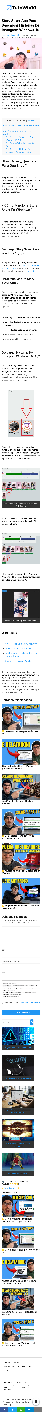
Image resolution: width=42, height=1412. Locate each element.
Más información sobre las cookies (18, 1366)
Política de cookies (11, 1363)
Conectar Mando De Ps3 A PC (18, 648)
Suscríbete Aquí (10, 1188)
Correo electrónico (11, 961)
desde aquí (29, 271)
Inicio (3, 35)
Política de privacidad (30, 1003)
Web (3, 973)
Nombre (6, 950)
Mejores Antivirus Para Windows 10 (18, 1048)
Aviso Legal (8, 1370)
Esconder (31, 120)
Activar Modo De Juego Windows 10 (21, 644)
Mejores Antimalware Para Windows (18, 1079)
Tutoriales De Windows (14, 35)
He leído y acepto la (21, 1004)
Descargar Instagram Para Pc (18, 661)
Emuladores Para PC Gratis (18, 1174)
